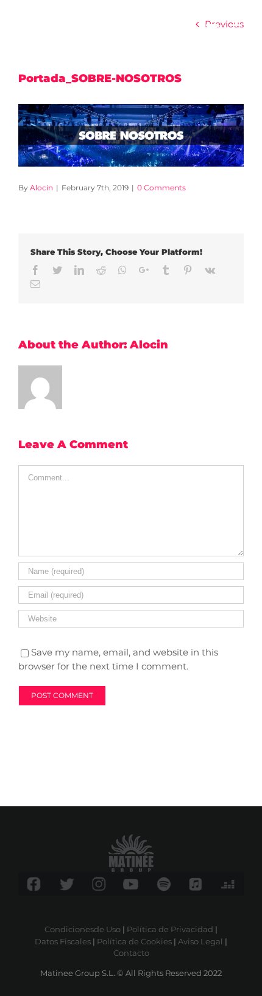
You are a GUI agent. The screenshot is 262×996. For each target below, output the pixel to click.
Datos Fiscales (63, 941)
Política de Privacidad (170, 929)
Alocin (41, 187)
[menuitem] (212, 29)
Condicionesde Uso (82, 929)
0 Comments (161, 187)
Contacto (131, 953)
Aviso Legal (200, 941)
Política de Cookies (134, 941)
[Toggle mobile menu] (237, 28)
